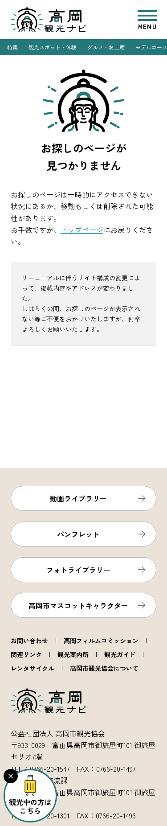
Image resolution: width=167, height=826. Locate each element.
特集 (12, 47)
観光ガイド (119, 654)
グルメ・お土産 (106, 47)
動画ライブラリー (78, 498)
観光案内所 (73, 654)
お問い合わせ (29, 640)
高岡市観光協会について (104, 668)
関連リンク (26, 654)
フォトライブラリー (78, 569)
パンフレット (78, 534)
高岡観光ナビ (48, 19)
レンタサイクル (32, 668)
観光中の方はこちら (30, 806)
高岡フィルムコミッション (101, 640)
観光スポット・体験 (53, 47)
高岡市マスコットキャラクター (78, 605)
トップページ (82, 229)
